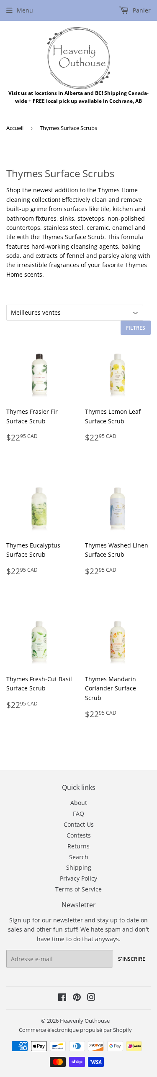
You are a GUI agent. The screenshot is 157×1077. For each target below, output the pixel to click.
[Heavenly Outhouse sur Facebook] (62, 998)
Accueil (14, 128)
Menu (25, 10)
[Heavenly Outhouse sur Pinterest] (76, 998)
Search (78, 857)
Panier (141, 10)
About (78, 803)
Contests (79, 835)
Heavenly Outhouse (85, 1020)
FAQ (78, 813)
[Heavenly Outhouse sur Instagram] (91, 998)
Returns (78, 846)
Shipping (78, 867)
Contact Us (79, 824)
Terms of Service (78, 889)
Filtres (135, 327)
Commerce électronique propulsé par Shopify (75, 1030)
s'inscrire (131, 958)
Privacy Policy (78, 878)
